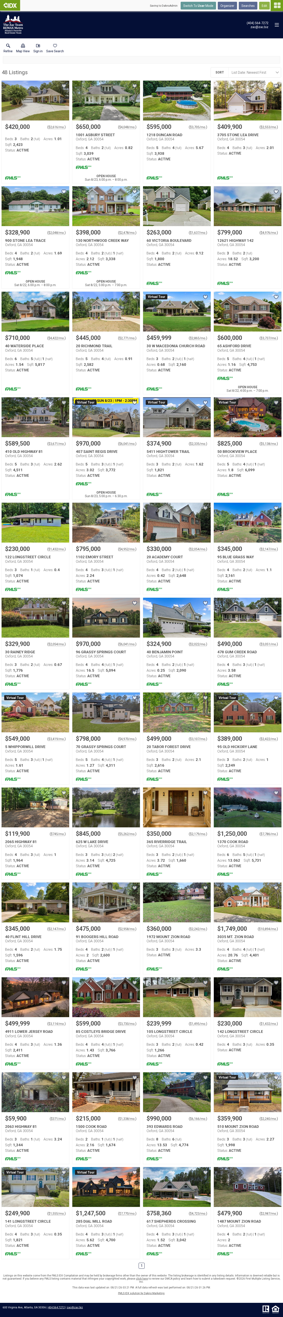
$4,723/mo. (198, 1213)
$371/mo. (58, 1119)
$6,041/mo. (127, 444)
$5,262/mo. (127, 834)
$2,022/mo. (198, 644)
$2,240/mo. (269, 1119)
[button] (23, 49)
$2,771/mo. (127, 338)
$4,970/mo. (127, 739)
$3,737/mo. (269, 338)
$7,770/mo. (127, 1213)
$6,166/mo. (198, 1119)
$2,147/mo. (269, 549)
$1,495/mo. (198, 1024)
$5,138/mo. (269, 444)
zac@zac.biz (75, 1307)
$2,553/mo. (269, 127)
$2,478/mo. (127, 233)
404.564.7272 (56, 1307)
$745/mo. (58, 834)
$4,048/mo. (127, 127)
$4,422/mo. (56, 338)
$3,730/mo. (127, 1024)
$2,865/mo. (198, 338)
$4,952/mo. (127, 549)
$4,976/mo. (269, 233)
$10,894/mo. (268, 929)
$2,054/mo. (198, 549)
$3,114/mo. (56, 1024)
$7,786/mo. (269, 834)
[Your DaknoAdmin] (10, 5)
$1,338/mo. (127, 1119)
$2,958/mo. (127, 929)
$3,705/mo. (198, 127)
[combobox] (253, 72)
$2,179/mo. (198, 834)
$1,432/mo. (56, 549)
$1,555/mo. (56, 1213)
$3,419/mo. (56, 739)
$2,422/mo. (269, 739)
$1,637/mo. (198, 233)
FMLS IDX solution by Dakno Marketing (141, 1293)
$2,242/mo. (198, 929)
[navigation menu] (277, 5)
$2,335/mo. (198, 444)
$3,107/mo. (198, 739)
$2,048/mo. (56, 233)
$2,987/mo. (269, 1213)
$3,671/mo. (56, 444)
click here (142, 1278)
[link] (8, 49)
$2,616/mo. (56, 127)
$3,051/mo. (269, 644)
